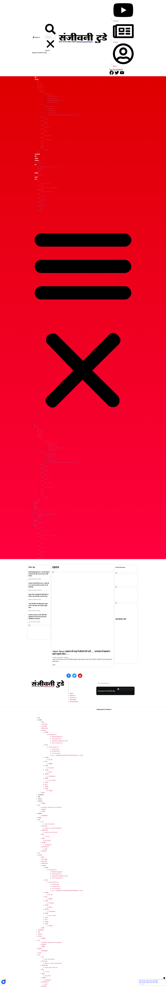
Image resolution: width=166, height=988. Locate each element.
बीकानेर (42, 133)
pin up (46, 119)
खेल (36, 156)
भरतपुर (42, 129)
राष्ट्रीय (36, 79)
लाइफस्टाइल (40, 189)
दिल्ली (38, 152)
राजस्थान (39, 90)
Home (72, 683)
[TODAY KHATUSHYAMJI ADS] (39, 625)
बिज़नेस (36, 173)
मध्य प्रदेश (39, 85)
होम (35, 77)
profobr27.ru (52, 110)
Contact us (73, 687)
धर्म (35, 164)
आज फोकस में (40, 206)
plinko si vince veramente (49, 187)
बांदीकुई (46, 123)
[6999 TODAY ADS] (126, 573)
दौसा (42, 121)
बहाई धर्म (39, 169)
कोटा (42, 144)
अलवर (42, 142)
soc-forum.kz (52, 113)
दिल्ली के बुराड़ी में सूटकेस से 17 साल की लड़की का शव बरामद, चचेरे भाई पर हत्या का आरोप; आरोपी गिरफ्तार (39, 574)
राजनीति (39, 202)
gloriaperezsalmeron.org (56, 100)
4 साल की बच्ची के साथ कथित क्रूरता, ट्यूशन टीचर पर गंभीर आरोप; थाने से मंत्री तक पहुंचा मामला (38, 605)
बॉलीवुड (39, 162)
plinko (46, 131)
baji (42, 208)
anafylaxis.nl (48, 94)
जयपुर (42, 148)
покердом (47, 135)
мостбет (43, 200)
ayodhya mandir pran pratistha (47, 167)
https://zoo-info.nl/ (47, 192)
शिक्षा (38, 194)
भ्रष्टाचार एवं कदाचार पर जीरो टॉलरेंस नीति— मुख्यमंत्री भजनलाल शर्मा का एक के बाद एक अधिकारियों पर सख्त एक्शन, (38, 616)
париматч (44, 204)
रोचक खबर (40, 185)
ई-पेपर (36, 177)
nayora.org (51, 108)
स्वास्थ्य (36, 158)
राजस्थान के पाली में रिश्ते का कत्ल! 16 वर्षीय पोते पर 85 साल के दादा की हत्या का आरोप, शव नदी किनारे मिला (39, 585)
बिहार (38, 81)
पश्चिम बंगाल (40, 88)
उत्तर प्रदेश (40, 83)
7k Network (108, 709)
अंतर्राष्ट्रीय (37, 154)
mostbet (47, 127)
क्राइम (38, 198)
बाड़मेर (42, 125)
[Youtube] (122, 73)
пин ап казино (45, 183)
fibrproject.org (52, 98)
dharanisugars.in (53, 96)
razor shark (48, 140)
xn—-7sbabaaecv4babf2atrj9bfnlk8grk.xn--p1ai (63, 115)
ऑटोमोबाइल (40, 175)
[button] (50, 29)
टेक (38, 181)
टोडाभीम (46, 150)
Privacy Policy (74, 691)
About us (73, 685)
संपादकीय (39, 210)
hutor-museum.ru (53, 102)
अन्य (36, 179)
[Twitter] (117, 73)
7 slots (43, 196)
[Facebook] (111, 73)
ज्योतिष (39, 171)
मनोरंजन (37, 160)
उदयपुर (42, 117)
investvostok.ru (49, 106)
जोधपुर (42, 146)
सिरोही (42, 92)
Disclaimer (73, 689)
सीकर (42, 104)
